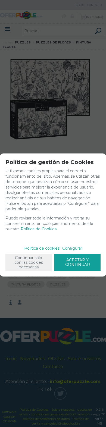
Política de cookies (42, 248)
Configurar (72, 248)
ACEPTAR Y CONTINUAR (77, 262)
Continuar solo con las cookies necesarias (28, 262)
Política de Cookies (39, 229)
